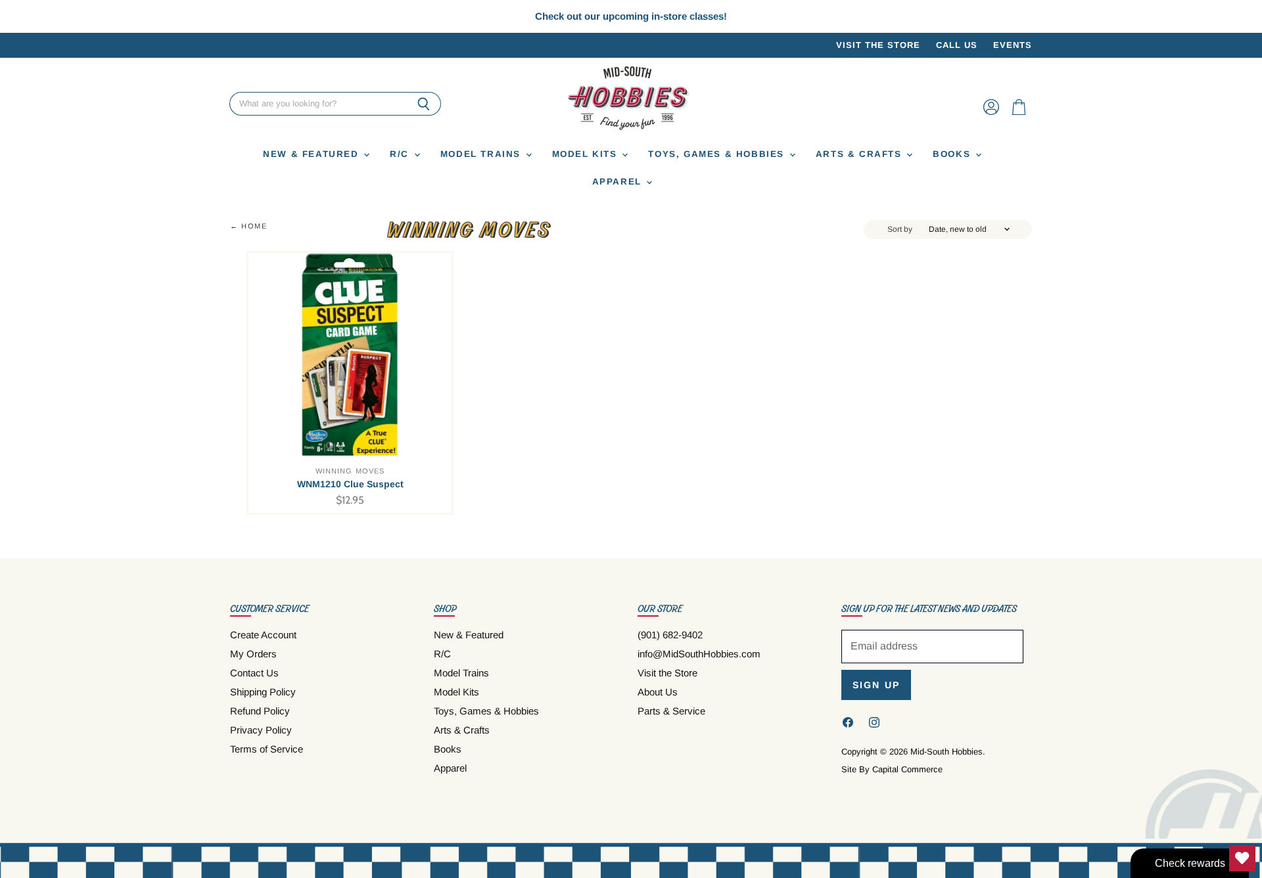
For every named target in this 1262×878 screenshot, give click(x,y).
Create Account (263, 634)
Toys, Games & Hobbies (717, 155)
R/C (401, 155)
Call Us (956, 45)
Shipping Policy (263, 691)
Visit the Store (878, 45)
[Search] (423, 104)
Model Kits (586, 155)
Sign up (876, 685)
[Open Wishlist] (1242, 858)
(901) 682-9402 (670, 634)
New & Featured (312, 155)
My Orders (253, 653)
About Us (658, 691)
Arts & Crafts (861, 155)
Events (1012, 45)
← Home (249, 226)
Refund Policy (260, 710)
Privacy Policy (261, 729)
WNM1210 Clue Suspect (350, 484)
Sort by (899, 229)
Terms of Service (266, 749)
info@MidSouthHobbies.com (699, 653)
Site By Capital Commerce (892, 769)
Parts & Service (671, 710)
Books (953, 155)
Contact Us (254, 672)
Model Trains (482, 155)
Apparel (618, 182)
